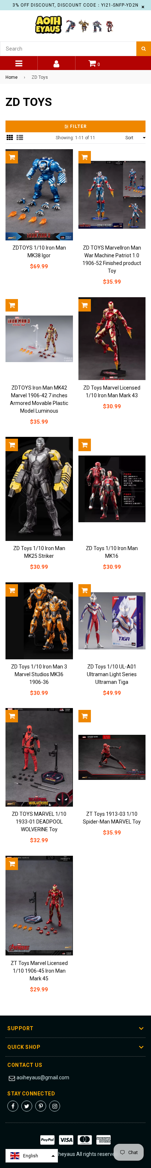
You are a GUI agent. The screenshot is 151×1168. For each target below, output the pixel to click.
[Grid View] (9, 138)
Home (11, 77)
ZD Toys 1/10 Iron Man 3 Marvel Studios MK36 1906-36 (39, 674)
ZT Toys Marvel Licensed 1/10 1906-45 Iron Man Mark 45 (39, 970)
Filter (78, 126)
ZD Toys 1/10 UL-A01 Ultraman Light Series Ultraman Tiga (112, 674)
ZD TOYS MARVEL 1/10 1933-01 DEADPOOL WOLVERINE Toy (39, 821)
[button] (31, 1156)
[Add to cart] (11, 157)
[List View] (19, 138)
